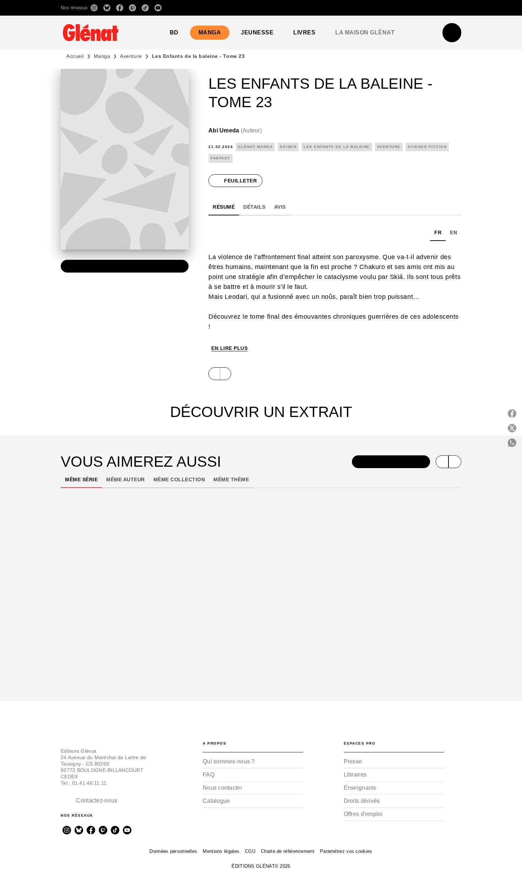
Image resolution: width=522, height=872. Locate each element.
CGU (250, 851)
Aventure (131, 56)
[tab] (174, 33)
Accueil (75, 56)
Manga (102, 56)
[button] (361, 7)
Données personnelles (173, 851)
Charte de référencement (287, 851)
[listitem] (94, 7)
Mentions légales (221, 851)
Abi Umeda (235, 130)
